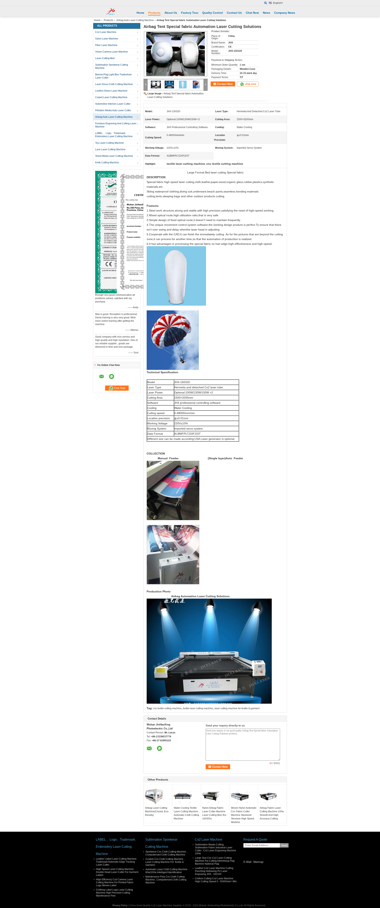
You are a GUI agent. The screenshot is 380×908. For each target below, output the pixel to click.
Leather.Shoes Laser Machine (111, 90)
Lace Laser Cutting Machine (110, 149)
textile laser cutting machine (198, 708)
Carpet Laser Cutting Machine (111, 97)
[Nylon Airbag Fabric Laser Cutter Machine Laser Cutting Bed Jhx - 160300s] (215, 796)
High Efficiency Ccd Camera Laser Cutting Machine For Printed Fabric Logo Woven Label (114, 882)
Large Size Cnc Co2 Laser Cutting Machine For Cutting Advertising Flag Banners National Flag (215, 860)
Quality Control (212, 12)
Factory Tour (189, 12)
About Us (170, 12)
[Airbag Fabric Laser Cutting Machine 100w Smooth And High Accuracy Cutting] (272, 796)
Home (140, 12)
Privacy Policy (119, 905)
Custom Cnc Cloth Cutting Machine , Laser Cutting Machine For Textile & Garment (164, 862)
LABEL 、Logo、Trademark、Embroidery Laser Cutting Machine (114, 135)
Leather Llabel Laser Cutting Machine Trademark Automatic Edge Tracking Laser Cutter (116, 861)
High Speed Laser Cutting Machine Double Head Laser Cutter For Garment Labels (117, 872)
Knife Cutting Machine (107, 162)
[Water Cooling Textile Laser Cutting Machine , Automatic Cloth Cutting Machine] (186, 796)
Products (154, 12)
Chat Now (252, 12)
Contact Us (234, 12)
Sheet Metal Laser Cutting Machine (114, 156)
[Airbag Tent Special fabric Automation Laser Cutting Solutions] (175, 54)
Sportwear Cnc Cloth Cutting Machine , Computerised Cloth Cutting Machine (166, 853)
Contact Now (225, 83)
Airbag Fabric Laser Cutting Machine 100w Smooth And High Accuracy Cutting (272, 813)
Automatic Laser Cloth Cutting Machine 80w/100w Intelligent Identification (166, 871)
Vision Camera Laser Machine (111, 51)
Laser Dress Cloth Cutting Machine (114, 84)
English (277, 3)
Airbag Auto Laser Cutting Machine (135, 20)
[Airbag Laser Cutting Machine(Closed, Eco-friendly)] (158, 796)
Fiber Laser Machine (106, 45)
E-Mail (247, 861)
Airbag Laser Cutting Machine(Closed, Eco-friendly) (157, 811)
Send (284, 845)
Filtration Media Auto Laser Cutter (113, 110)
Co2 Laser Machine (105, 32)
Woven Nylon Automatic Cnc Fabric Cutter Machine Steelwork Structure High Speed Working (243, 815)
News (266, 12)
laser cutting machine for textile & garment (237, 708)
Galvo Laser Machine (106, 38)
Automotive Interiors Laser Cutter (112, 103)
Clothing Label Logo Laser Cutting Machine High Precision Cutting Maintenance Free (114, 892)
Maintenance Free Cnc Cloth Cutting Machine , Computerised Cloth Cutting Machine (165, 879)
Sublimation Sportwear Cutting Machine (111, 66)
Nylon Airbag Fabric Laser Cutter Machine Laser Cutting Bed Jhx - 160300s (214, 813)
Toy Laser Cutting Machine (109, 143)
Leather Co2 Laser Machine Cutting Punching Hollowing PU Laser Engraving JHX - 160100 (214, 871)
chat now (250, 83)
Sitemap (258, 861)
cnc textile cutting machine (167, 708)
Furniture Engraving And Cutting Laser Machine (115, 125)
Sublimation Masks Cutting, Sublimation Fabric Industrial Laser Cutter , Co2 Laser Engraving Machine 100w (215, 849)
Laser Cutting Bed (105, 58)
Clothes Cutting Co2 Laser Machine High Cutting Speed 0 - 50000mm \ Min (216, 880)
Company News (284, 12)
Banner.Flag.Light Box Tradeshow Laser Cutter (113, 76)
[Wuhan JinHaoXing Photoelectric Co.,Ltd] (112, 11)
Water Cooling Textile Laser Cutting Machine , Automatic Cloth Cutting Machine (186, 813)
